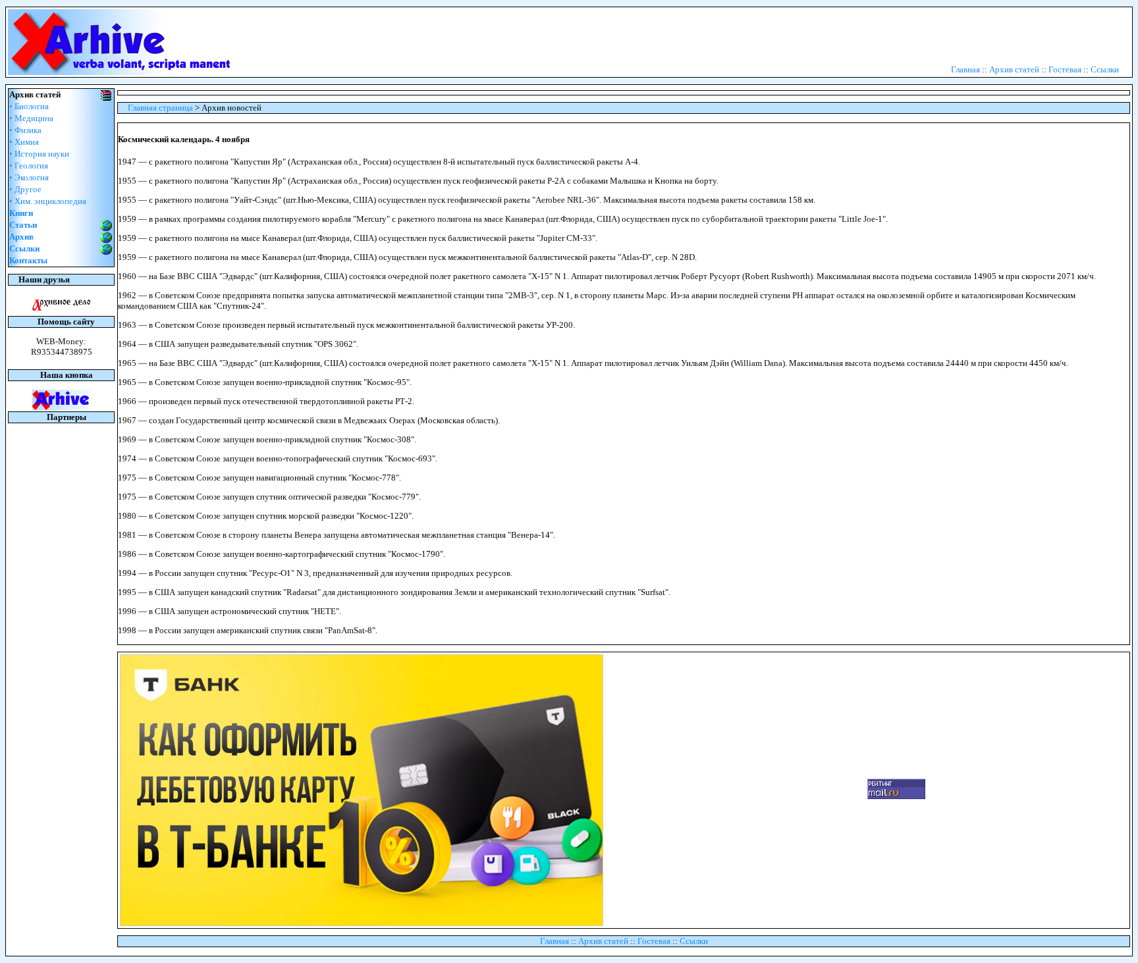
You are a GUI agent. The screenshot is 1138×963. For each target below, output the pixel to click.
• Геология (28, 165)
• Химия (24, 142)
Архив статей (1014, 69)
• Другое (25, 189)
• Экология (29, 177)
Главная (965, 69)
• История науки (39, 154)
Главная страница (160, 108)
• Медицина (31, 118)
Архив (21, 237)
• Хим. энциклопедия (47, 201)
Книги (21, 213)
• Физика (25, 130)
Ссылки (1105, 69)
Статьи (23, 225)
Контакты (28, 260)
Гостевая (1064, 69)
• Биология (29, 106)
